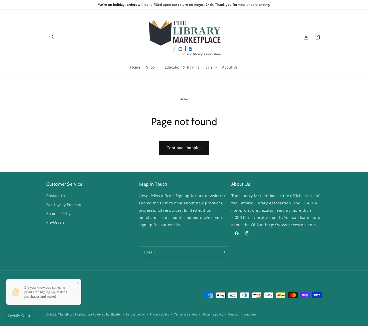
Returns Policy (58, 213)
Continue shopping (184, 147)
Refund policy (135, 314)
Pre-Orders (55, 222)
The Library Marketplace (75, 314)
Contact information (242, 314)
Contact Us (55, 196)
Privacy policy (159, 314)
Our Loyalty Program (63, 205)
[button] (51, 37)
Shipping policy (213, 314)
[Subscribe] (223, 252)
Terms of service (185, 314)
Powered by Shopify (107, 314)
